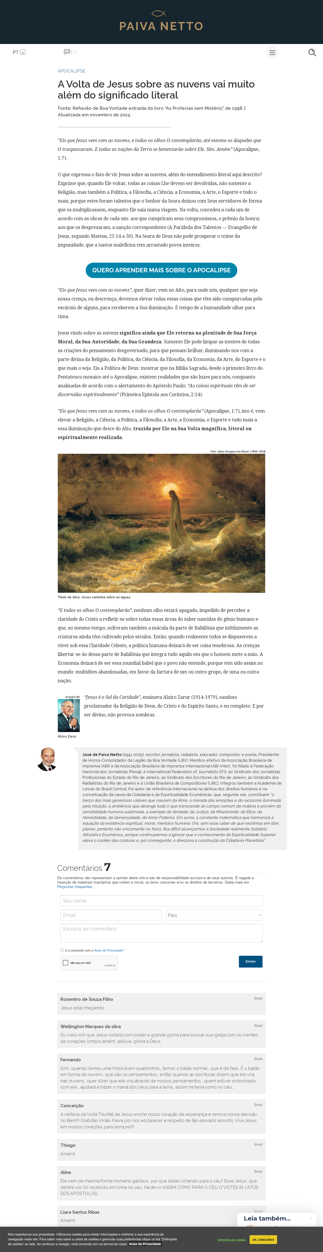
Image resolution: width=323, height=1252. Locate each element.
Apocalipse (72, 71)
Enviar (251, 961)
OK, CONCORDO (263, 1239)
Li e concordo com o (95, 950)
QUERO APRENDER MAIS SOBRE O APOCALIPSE (161, 270)
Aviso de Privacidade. (145, 1243)
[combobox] (214, 915)
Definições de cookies (232, 1239)
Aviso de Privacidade (108, 950)
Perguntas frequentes (74, 886)
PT (16, 52)
